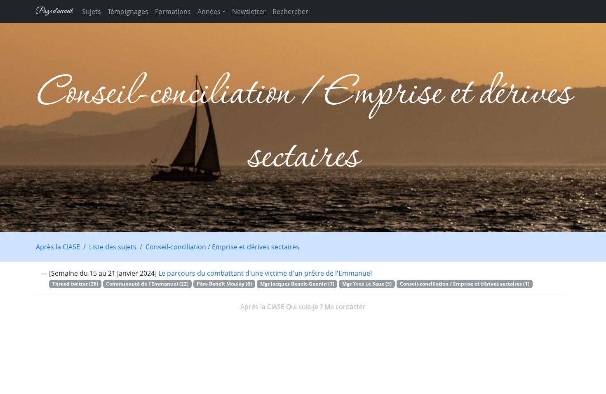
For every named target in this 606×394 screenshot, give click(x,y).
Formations (173, 11)
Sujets (91, 11)
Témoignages (128, 11)
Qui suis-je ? (304, 306)
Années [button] (209, 11)
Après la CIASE (58, 246)
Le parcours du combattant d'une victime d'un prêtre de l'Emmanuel (265, 273)
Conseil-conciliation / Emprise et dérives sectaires (222, 246)
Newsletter (249, 11)
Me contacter (345, 306)
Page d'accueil (54, 11)
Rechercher (290, 11)
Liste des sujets (112, 246)
